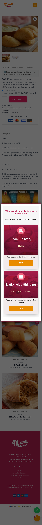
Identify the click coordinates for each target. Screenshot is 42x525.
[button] (21, 263)
